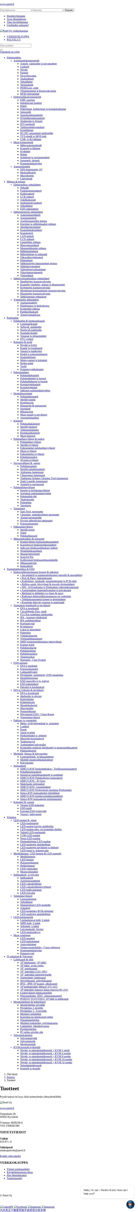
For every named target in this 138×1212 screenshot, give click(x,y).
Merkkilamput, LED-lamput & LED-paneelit (37, 853)
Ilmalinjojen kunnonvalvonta (35, 281)
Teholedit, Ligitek (29, 926)
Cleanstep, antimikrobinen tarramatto (39, 514)
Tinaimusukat (27, 656)
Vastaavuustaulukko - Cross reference (40, 947)
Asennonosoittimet (30, 880)
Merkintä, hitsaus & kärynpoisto (30, 753)
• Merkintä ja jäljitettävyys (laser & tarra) (41, 593)
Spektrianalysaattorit (31, 202)
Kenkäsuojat (26, 402)
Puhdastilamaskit (29, 396)
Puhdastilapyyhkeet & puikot (28, 439)
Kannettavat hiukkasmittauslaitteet (38, 544)
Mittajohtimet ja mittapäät (33, 254)
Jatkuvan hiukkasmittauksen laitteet (39, 547)
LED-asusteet (27, 938)
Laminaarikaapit (28, 324)
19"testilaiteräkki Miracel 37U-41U (39, 986)
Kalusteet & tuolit (22, 342)
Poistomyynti (27, 953)
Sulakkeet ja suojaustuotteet (34, 157)
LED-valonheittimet (30, 883)
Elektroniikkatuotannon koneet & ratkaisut (35, 572)
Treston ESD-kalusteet (32, 805)
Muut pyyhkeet (28, 451)
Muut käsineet (27, 435)
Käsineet (18, 420)
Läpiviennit (26, 178)
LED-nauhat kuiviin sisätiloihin (37, 826)
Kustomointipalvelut (31, 163)
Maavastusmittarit (29, 245)
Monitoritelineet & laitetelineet (29, 1001)
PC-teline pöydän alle (31, 1032)
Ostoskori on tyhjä (10, 51)
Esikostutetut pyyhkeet (32, 454)
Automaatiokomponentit (26, 60)
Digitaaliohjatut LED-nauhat (35, 841)
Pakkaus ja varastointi (25, 720)
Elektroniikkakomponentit (27, 97)
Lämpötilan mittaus (30, 242)
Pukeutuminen (21, 372)
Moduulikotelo (28, 172)
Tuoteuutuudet (14, 1178)
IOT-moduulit (27, 124)
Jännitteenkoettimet (30, 227)
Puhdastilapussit (28, 535)
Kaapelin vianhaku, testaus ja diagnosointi (42, 284)
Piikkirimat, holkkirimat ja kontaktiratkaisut (43, 109)
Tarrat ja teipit (27, 732)
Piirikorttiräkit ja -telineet (33, 735)
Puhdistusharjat (28, 647)
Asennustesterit (28, 218)
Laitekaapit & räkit (23, 959)
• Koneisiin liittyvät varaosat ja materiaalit (42, 602)
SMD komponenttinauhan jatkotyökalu (41, 641)
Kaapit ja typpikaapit (31, 348)
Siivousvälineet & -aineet (26, 463)
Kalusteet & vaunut (23, 802)
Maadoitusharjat (28, 705)
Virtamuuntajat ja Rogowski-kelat (38, 90)
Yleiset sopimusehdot (18, 1169)
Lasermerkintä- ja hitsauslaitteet (37, 756)
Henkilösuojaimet (22, 393)
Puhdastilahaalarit (29, 375)
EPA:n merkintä (28, 666)
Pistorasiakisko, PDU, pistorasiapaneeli (41, 995)
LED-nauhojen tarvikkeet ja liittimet (39, 847)
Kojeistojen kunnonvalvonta (35, 287)
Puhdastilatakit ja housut (33, 378)
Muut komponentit (23, 142)
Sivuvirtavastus (28, 75)
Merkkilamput (27, 856)
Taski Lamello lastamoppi (33, 481)
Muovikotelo (27, 175)
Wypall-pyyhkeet (29, 460)
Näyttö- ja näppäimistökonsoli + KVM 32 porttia (46, 1062)
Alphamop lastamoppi (32, 472)
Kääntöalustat (27, 702)
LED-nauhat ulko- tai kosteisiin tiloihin (41, 829)
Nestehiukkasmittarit (31, 551)
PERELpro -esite (29, 87)
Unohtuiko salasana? (18, 25)
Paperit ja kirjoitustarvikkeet (35, 490)
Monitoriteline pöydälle (32, 1004)
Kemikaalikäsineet (30, 432)
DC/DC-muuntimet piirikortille (36, 133)
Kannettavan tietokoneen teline (36, 1017)
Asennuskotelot (21, 166)
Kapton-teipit (27, 644)
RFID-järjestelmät (29, 93)
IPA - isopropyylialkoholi (33, 617)
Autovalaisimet (28, 944)
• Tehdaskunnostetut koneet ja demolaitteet (42, 599)
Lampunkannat (28, 899)
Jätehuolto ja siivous (31, 696)
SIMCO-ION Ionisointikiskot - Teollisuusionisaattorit (48, 768)
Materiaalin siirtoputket (32, 784)
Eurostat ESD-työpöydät (33, 811)
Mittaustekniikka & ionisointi (28, 538)
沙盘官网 (40, 1210)
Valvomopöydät (28, 1038)
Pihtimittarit (26, 260)
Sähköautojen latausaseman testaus (38, 263)
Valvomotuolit (27, 1041)
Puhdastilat (12, 317)
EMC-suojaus (27, 100)
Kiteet (23, 106)
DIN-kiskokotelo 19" (31, 169)
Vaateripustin (27, 499)
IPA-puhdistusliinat (30, 620)
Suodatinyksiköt (28, 333)
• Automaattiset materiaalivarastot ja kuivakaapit (45, 590)
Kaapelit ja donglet (30, 1068)
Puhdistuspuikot (28, 457)
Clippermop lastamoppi (32, 475)
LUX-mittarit (27, 239)
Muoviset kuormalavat (32, 738)
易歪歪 (31, 1210)
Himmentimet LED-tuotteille (35, 905)
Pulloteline (25, 502)
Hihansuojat (26, 411)
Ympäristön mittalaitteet (26, 299)
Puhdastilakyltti (28, 496)
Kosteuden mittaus (30, 308)
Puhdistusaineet (28, 466)
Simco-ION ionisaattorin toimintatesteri (41, 799)
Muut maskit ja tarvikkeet (33, 414)
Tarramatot (19, 508)
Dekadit (24, 187)
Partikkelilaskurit (29, 311)
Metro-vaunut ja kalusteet (33, 360)
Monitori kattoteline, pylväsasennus (39, 1023)
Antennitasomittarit (30, 215)
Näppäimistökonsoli (30, 1065)
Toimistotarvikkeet (30, 717)
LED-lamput (27, 859)
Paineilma (25, 632)
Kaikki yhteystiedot (10, 1156)
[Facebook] (20, 1206)
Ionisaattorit (26, 566)
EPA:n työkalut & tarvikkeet (28, 690)
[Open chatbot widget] (130, 1204)
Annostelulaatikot (29, 417)
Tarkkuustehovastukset (32, 127)
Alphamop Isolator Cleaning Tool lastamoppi (44, 478)
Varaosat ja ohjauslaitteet (33, 336)
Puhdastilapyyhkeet (30, 442)
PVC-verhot (26, 339)
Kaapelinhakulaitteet (31, 230)
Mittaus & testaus (16, 181)
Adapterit (25, 908)
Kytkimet (25, 151)
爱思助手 (21, 1210)
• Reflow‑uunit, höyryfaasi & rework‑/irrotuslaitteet (47, 584)
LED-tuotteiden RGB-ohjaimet (36, 911)
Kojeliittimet (26, 130)
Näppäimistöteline (29, 1020)
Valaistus (11, 817)
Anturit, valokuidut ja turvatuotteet (38, 63)
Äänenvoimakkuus (30, 314)
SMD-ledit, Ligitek (30, 923)
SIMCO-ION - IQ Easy (32, 781)
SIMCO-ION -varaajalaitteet (35, 787)
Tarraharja (25, 505)
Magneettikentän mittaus (33, 248)
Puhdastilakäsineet (30, 423)
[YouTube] (48, 1206)
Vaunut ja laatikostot (31, 351)
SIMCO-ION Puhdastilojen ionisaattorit (41, 778)
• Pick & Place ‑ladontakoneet (36, 578)
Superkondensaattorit (31, 115)
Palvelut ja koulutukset (32, 687)
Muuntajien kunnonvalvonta (35, 293)
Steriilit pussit (27, 529)
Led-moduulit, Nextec (32, 929)
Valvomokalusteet (22, 1035)
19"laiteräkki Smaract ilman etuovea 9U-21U (44, 989)
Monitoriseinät (28, 1044)
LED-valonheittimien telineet (35, 886)
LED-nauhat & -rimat (24, 820)
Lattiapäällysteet (28, 672)
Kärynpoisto (26, 762)
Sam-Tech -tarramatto (31, 511)
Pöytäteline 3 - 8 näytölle (33, 1011)
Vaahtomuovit (27, 741)
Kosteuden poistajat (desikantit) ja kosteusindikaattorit (48, 747)
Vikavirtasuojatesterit (31, 272)
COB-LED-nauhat (30, 835)
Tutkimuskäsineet (29, 429)
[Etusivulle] (14, 30)
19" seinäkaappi (28, 968)
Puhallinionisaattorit (30, 771)
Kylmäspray (26, 626)
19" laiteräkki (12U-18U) (33, 971)
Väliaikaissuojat (28, 635)
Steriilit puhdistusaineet (32, 469)
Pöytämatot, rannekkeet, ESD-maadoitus (41, 675)
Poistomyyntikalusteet (31, 369)
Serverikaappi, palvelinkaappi (36, 980)
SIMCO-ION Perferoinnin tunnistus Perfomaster (46, 790)
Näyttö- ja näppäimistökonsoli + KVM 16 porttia (46, 1059)
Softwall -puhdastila (30, 327)
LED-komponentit (23, 917)
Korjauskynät (27, 623)
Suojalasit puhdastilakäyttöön (35, 493)
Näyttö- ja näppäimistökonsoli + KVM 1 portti (45, 1050)
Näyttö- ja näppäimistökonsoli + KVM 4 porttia (45, 1053)
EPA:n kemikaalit (29, 608)
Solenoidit (25, 112)
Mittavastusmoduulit (31, 145)
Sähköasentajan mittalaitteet (28, 212)
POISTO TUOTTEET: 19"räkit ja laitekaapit (44, 998)
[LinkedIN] (6, 1206)
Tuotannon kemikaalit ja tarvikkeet (31, 605)
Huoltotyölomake (16, 16)
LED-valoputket (29, 868)
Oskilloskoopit (28, 199)
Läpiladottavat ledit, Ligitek (34, 920)
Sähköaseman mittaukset (33, 296)
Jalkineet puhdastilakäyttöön (35, 390)
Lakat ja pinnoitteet (30, 629)
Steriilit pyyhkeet (29, 445)
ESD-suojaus (20, 662)
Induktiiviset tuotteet (31, 103)
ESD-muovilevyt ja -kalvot (34, 681)
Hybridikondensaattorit (32, 118)
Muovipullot (26, 708)
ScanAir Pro (26, 557)
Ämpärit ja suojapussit (32, 484)
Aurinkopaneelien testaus (33, 221)
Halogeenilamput (29, 862)
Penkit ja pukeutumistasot (33, 354)
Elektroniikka (14, 57)
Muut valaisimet (21, 935)
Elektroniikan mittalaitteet (27, 184)
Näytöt (23, 69)
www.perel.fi (7, 4)
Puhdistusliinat (28, 650)
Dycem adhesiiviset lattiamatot (36, 520)
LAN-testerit (27, 236)
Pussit (23, 729)
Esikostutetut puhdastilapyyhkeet (37, 448)
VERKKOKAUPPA (18, 36)
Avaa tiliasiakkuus (16, 19)
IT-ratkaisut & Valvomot (19, 956)
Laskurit (24, 66)
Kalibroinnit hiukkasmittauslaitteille (39, 560)
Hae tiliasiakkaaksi (17, 1175)
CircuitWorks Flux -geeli (33, 611)
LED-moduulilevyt (30, 932)
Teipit (23, 532)
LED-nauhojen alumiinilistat (35, 844)
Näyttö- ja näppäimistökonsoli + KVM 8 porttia (45, 1056)
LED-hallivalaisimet (31, 889)
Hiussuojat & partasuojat (33, 405)
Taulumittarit (27, 78)
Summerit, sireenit (29, 160)
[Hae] (1, 49)
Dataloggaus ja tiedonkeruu (34, 305)
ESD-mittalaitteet (29, 208)
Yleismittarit (26, 275)
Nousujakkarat (28, 711)
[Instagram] (34, 1206)
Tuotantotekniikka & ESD (20, 569)
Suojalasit (25, 408)
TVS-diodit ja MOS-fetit (33, 136)
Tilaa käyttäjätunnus (17, 22)
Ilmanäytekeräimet (30, 554)
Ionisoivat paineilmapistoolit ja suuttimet (41, 774)
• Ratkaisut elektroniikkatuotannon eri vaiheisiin (45, 596)
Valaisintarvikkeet (22, 896)
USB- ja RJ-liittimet (30, 139)
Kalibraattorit (27, 193)
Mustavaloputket (29, 871)
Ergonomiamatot (29, 523)
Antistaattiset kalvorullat (33, 744)
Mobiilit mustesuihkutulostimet (36, 759)
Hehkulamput (27, 865)
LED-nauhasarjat (29, 823)
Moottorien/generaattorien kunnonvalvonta (42, 290)
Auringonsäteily (28, 302)
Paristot (24, 72)
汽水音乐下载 (8, 1210)
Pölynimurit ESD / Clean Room (37, 714)
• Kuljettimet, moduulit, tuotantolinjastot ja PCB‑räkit (48, 581)
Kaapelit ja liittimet (30, 148)
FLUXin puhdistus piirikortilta (36, 614)
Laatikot (24, 726)
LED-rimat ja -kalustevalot (34, 850)
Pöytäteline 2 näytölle (31, 1008)
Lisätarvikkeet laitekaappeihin (36, 992)
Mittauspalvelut (28, 563)
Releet (23, 154)
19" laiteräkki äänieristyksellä (35, 974)
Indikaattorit (26, 877)
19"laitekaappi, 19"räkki (33, 962)
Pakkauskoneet (28, 750)
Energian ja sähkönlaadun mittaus (38, 224)
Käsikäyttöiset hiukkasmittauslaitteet (39, 541)
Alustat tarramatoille (31, 517)
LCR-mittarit (27, 196)
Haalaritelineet (28, 357)
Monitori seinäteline (30, 1014)
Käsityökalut (27, 699)
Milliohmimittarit (29, 251)
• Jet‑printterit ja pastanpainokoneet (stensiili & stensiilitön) (51, 575)
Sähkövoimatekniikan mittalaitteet (31, 278)
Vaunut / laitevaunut (30, 814)
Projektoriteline (28, 1029)
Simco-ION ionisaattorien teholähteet (40, 793)
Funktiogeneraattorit (31, 190)
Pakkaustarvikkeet (23, 526)
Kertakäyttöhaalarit (30, 384)
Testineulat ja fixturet (31, 121)
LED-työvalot (27, 893)
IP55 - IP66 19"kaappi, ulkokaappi (38, 983)
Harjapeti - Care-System (33, 659)
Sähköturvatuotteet (30, 266)
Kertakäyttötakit (28, 387)
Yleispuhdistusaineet (31, 638)
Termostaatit (26, 84)
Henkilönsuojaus (29, 678)
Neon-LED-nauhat (30, 838)
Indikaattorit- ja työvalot (26, 874)
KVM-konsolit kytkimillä (26, 1047)
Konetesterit (26, 233)
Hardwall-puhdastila (31, 330)
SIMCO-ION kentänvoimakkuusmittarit (41, 796)
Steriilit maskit (27, 399)
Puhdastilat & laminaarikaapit (29, 320)
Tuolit (23, 366)
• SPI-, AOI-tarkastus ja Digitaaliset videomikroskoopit (49, 587)
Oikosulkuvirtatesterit (31, 257)
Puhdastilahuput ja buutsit (33, 381)
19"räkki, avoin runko (32, 965)
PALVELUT (14, 39)
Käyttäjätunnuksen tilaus (20, 1172)
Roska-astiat (26, 363)
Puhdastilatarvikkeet (24, 487)
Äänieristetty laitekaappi (33, 977)
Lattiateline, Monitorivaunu (34, 1026)
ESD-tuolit (26, 808)
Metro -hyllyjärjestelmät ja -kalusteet (39, 723)
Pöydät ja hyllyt (28, 345)
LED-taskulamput (29, 941)
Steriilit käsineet (28, 426)
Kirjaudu (69, 10)
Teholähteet (26, 81)
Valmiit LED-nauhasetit (32, 832)
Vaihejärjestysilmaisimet (33, 269)
